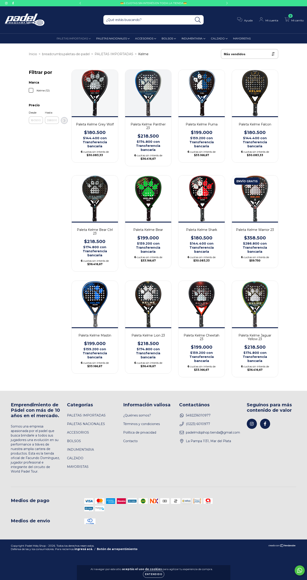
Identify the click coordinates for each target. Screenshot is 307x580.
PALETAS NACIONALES (111, 38)
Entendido (153, 574)
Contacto (130, 441)
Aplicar (64, 120)
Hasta (48, 112)
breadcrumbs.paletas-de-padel (66, 54)
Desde (32, 112)
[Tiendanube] (282, 546)
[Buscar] (198, 20)
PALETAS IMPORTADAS (73, 38)
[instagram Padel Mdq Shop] (6, 3)
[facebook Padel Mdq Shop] (13, 3)
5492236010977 (198, 415)
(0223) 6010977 (198, 424)
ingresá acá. (83, 549)
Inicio (33, 54)
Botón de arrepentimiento (117, 549)
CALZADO (218, 38)
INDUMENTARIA (192, 38)
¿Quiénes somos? (137, 415)
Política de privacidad (139, 432)
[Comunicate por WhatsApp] (300, 570)
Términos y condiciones (141, 424)
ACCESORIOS (144, 38)
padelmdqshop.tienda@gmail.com (213, 432)
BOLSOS (168, 38)
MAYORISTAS (241, 38)
